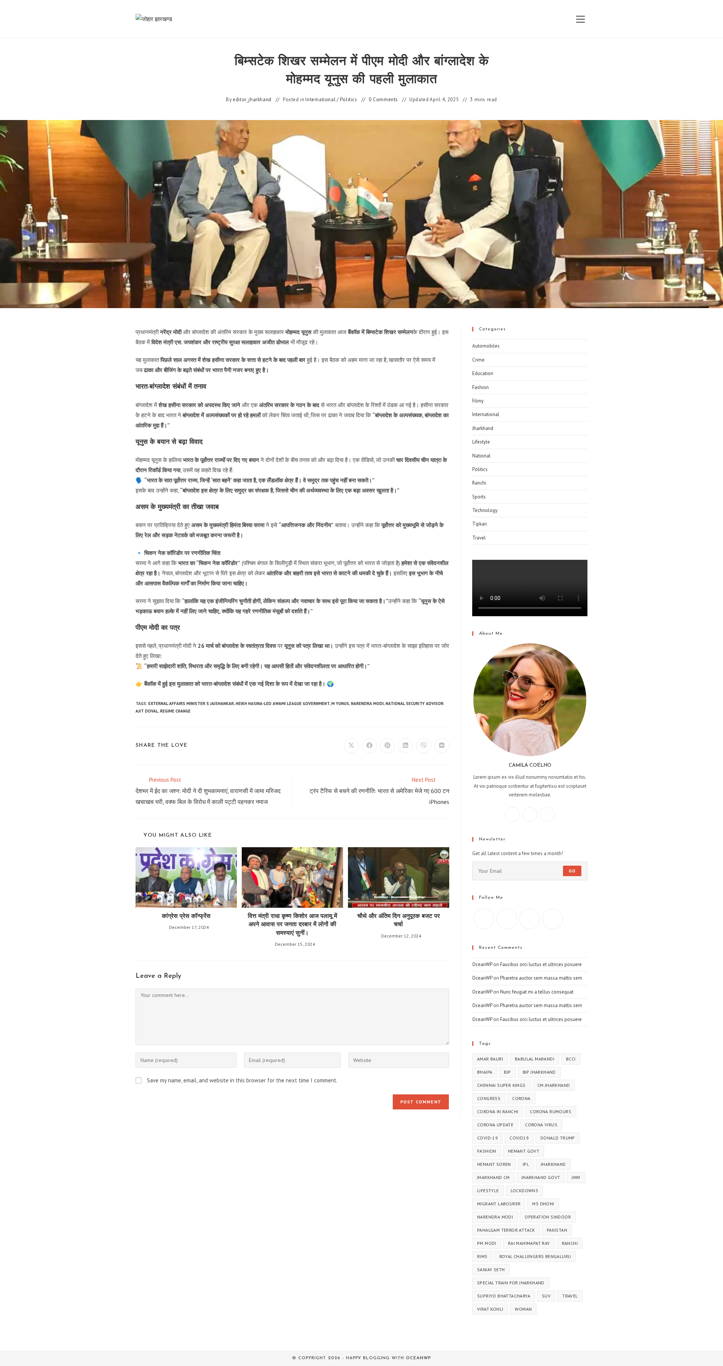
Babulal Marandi (534, 1059)
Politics (348, 99)
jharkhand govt (541, 1177)
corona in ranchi (497, 1111)
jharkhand (553, 1164)
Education (482, 373)
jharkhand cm (493, 1177)
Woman (523, 1309)
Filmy (478, 401)
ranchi (570, 1243)
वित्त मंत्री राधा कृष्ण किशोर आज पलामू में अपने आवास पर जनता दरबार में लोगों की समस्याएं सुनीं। (292, 924)
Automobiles (486, 346)
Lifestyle (481, 442)
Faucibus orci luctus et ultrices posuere (541, 964)
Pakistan (557, 1230)
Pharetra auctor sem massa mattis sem (541, 978)
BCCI (571, 1059)
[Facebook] (512, 814)
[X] (547, 814)
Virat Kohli (490, 1309)
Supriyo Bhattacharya (503, 1296)
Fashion (480, 387)
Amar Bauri (490, 1059)
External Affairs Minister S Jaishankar (191, 703)
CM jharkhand (553, 1085)
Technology (484, 510)
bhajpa (484, 1072)
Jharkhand (482, 428)
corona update (495, 1124)
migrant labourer (498, 1203)
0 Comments (383, 99)
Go (572, 871)
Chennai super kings (501, 1085)
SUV (546, 1296)
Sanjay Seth (491, 1269)
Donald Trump (557, 1138)
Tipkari (479, 524)
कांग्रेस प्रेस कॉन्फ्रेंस (186, 916)
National (481, 456)
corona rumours (550, 1111)
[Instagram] (529, 814)
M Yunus (340, 703)
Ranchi (479, 483)
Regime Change (175, 711)
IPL (526, 1164)
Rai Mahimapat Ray (529, 1243)
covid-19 (487, 1138)
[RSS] (552, 919)
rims (482, 1256)
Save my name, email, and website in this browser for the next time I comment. (242, 1080)
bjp (507, 1072)
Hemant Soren (494, 1164)
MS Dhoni (543, 1203)
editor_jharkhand (252, 99)
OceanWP (482, 964)
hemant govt (523, 1151)
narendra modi (367, 703)
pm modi (486, 1243)
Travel (479, 538)
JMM (576, 1177)
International (320, 99)
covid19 (519, 1138)
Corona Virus (541, 1124)
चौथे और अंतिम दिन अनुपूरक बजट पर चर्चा (398, 920)
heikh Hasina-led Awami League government (282, 703)
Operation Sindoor (548, 1217)
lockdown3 (524, 1190)
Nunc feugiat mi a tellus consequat (537, 992)
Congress (488, 1098)
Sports (479, 497)
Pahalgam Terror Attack (506, 1230)
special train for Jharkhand (511, 1282)
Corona (521, 1098)
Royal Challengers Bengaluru (535, 1256)
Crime (478, 360)
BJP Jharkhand (539, 1072)
